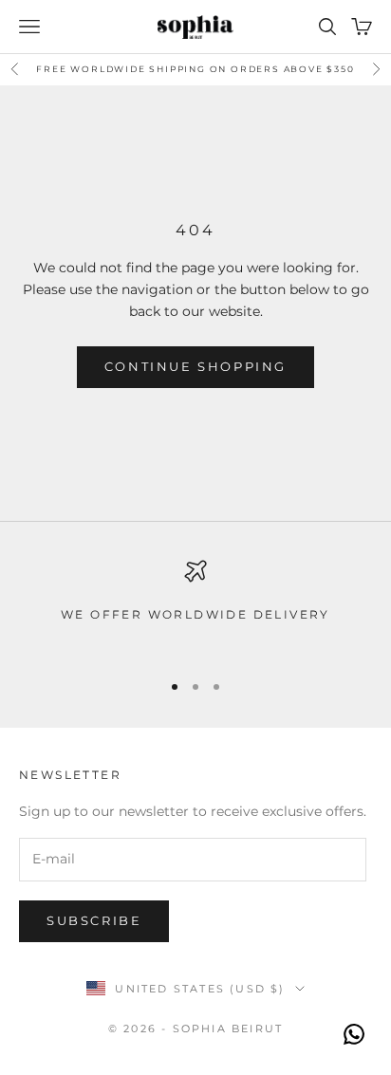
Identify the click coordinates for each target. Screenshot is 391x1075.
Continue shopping (195, 366)
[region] (195, 607)
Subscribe (94, 920)
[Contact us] (354, 1034)
